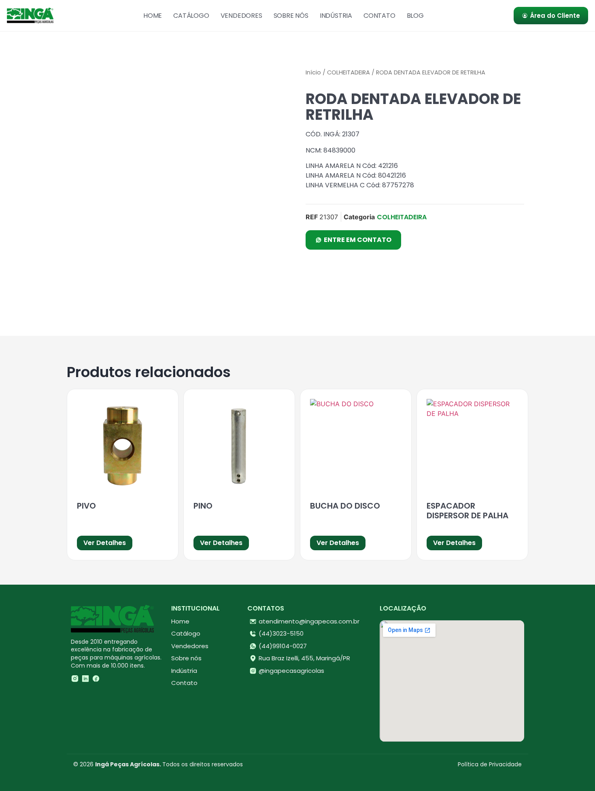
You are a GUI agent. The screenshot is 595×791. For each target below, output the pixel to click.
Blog (415, 15)
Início (313, 72)
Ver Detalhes (104, 542)
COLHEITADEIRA (348, 72)
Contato (379, 15)
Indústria (336, 15)
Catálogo (191, 15)
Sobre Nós (291, 15)
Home (152, 15)
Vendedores (241, 15)
